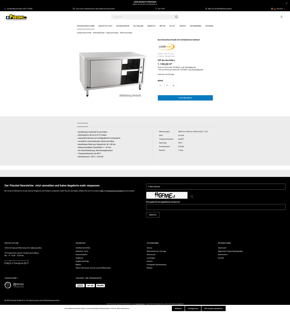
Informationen (224, 243)
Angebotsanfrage (82, 261)
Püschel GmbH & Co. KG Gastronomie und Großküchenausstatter (35, 300)
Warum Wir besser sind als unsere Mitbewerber (93, 268)
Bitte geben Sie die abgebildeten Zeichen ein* (163, 202)
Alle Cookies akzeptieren (213, 308)
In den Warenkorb (185, 98)
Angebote (79, 258)
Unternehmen (153, 243)
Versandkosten (190, 67)
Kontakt (221, 258)
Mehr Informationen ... (124, 308)
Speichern (153, 215)
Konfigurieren (193, 308)
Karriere (150, 261)
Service (149, 248)
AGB (101, 191)
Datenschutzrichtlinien (115, 191)
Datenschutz (223, 255)
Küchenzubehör (81, 255)
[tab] (82, 123)
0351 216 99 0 (36, 248)
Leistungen (151, 258)
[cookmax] (166, 46)
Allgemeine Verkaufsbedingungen (230, 251)
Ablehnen (178, 308)
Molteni (149, 268)
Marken (78, 265)
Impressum (222, 248)
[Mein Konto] (281, 17)
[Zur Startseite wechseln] (16, 17)
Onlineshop (81, 243)
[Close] (286, 3)
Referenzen (151, 255)
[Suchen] (176, 16)
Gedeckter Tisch (82, 251)
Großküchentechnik (83, 248)
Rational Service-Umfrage (156, 251)
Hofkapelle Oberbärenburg (156, 265)
